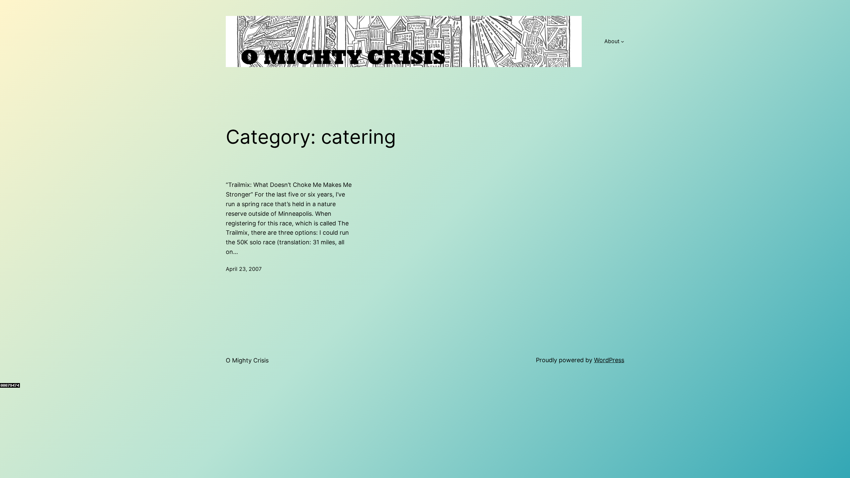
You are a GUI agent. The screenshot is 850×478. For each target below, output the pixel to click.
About (612, 41)
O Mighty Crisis (247, 360)
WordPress (609, 360)
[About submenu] (622, 41)
